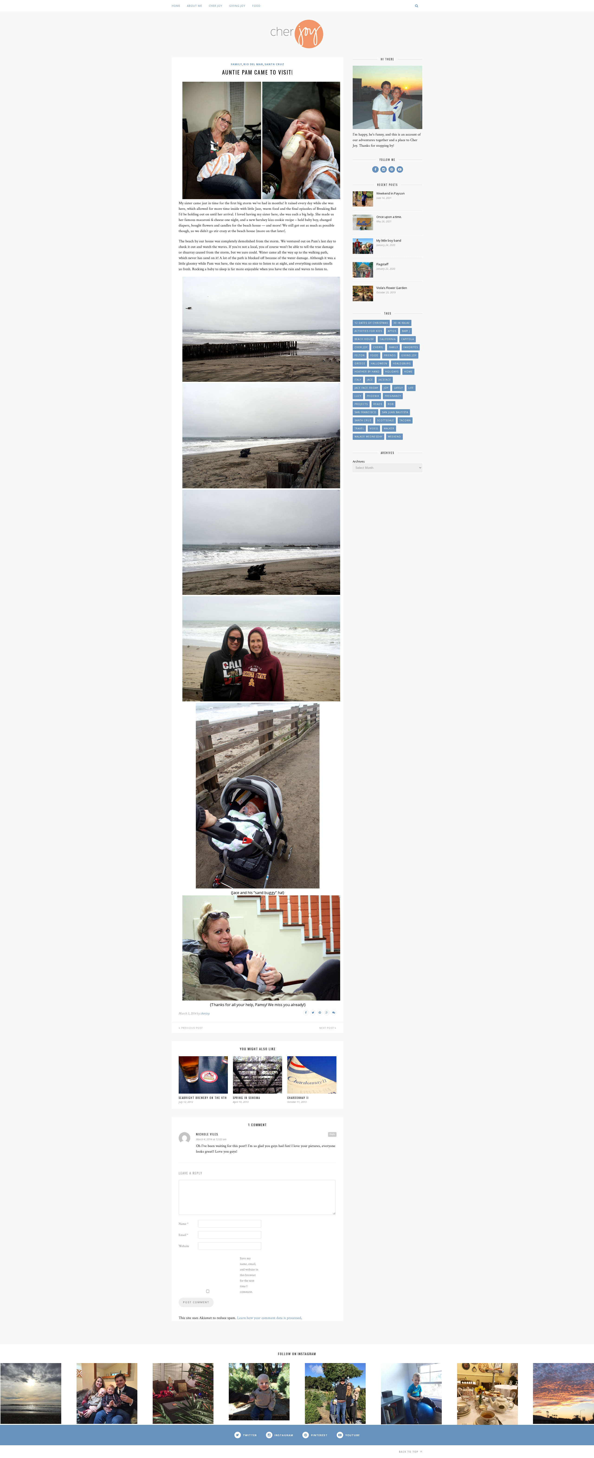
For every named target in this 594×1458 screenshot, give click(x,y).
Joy (386, 387)
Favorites (411, 347)
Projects (361, 404)
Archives (359, 461)
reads (377, 404)
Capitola (407, 339)
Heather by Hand (367, 371)
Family (236, 64)
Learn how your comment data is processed (269, 1317)
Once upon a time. (389, 217)
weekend (394, 436)
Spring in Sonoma (246, 1098)
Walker (389, 428)
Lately (398, 387)
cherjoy (205, 1013)
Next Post (327, 1028)
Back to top (409, 1451)
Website (184, 1246)
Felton (360, 355)
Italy (358, 379)
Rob (391, 404)
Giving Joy (237, 5)
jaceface (384, 379)
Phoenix (373, 396)
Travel (359, 428)
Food (256, 5)
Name (183, 1224)
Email (183, 1235)
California (388, 339)
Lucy (358, 396)
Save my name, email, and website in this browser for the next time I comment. (249, 1275)
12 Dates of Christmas (371, 322)
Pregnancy (393, 396)
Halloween (379, 363)
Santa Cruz (274, 64)
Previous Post (191, 1028)
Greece (360, 363)
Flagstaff (382, 264)
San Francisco (365, 412)
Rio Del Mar (253, 64)
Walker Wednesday (368, 436)
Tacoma (405, 420)
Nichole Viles (207, 1134)
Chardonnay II (298, 1098)
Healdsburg (402, 363)
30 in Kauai (402, 322)
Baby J (406, 331)
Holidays (392, 371)
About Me (194, 5)
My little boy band (388, 240)
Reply (332, 1134)
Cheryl (378, 347)
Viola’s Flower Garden (391, 288)
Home (176, 5)
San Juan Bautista (395, 412)
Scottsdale (385, 420)
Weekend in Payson (390, 193)
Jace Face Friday (366, 387)
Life (411, 387)
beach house (364, 339)
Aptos (392, 331)
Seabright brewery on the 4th (203, 1098)
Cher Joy (215, 5)
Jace (370, 379)
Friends (390, 355)
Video (374, 428)
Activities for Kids (368, 331)
